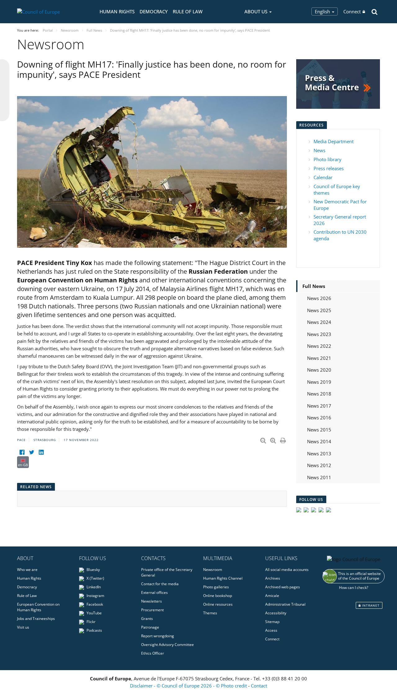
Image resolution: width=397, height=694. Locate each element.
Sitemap (272, 621)
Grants (147, 618)
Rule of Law (188, 11)
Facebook (94, 604)
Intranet (370, 605)
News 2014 (319, 441)
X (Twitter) (95, 578)
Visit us (23, 627)
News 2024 (319, 322)
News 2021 (319, 358)
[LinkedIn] (41, 452)
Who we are (27, 569)
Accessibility (275, 613)
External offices (154, 592)
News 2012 (319, 465)
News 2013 (319, 453)
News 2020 (319, 370)
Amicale (272, 595)
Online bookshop (217, 595)
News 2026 (319, 298)
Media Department (334, 141)
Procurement (152, 609)
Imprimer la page (283, 439)
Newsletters (151, 601)
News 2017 (319, 406)
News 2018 (319, 394)
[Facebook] (22, 452)
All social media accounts (287, 569)
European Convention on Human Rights (38, 607)
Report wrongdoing (157, 636)
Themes (210, 613)
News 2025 (319, 310)
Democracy (154, 11)
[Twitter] (31, 452)
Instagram (95, 595)
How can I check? (353, 587)
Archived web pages (282, 587)
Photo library (327, 159)
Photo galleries (216, 587)
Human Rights (117, 11)
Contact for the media (160, 583)
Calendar (323, 177)
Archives (272, 578)
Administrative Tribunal (285, 604)
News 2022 (319, 346)
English (323, 11)
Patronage (150, 627)
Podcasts (94, 630)
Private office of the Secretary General (166, 572)
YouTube (94, 613)
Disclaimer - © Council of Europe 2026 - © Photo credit (189, 686)
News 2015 (319, 430)
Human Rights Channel (223, 578)
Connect (352, 11)
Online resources (218, 604)
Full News (313, 286)
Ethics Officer (152, 653)
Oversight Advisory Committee (167, 644)
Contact (259, 686)
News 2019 (319, 382)
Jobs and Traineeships (36, 618)
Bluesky (93, 569)
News (319, 150)
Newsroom (212, 569)
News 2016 (319, 417)
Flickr (91, 621)
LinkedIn (93, 587)
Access (271, 630)
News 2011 (319, 477)
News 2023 (319, 334)
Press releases (329, 168)
